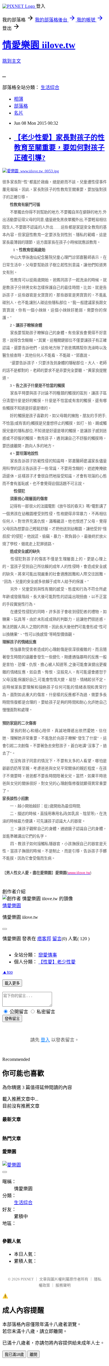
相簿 (18, 99)
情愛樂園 (11, 905)
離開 (33, 1354)
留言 (57, 938)
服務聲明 (63, 1285)
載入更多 (12, 983)
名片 (18, 112)
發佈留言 (12, 1019)
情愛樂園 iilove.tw (38, 45)
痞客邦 (44, 938)
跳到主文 (11, 61)
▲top (7, 972)
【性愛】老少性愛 (57, 961)
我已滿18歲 (14, 1354)
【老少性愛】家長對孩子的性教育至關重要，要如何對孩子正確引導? (59, 148)
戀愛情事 (47, 954)
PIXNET (27, 1279)
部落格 (21, 106)
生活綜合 (50, 87)
